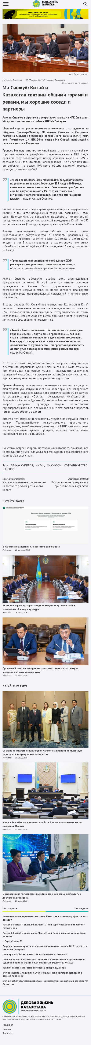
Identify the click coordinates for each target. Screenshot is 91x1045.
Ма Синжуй (54, 465)
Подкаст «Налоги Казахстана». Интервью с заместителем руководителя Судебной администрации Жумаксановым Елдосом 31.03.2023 (44, 961)
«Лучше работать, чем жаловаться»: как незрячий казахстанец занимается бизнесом (45, 982)
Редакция (8, 1024)
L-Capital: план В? (12, 941)
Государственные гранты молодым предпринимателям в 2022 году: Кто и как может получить (45, 948)
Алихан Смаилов (22, 465)
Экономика (60, 80)
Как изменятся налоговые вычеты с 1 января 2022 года (34, 967)
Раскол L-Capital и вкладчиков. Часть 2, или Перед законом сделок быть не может (44, 935)
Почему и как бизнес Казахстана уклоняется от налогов (35, 954)
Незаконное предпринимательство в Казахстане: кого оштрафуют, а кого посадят (45, 918)
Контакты (7, 1033)
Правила (7, 1029)
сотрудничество (76, 465)
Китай (40, 465)
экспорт (10, 469)
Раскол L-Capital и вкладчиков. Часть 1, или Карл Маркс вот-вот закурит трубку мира (44, 926)
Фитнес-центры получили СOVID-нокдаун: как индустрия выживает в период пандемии (42, 974)
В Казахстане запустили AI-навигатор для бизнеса (31, 546)
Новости (50, 80)
